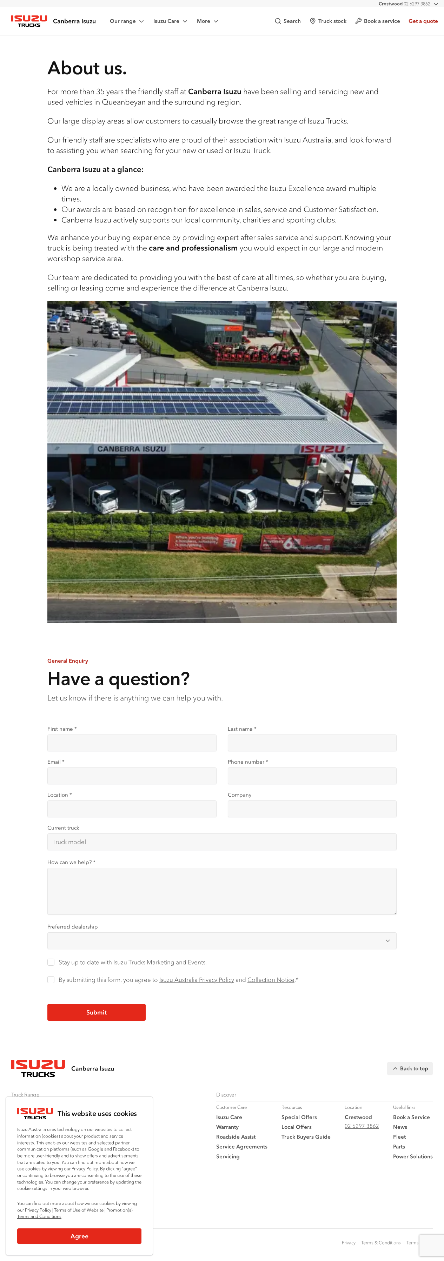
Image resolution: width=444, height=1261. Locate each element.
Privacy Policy (38, 1210)
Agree (79, 1236)
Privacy (349, 1243)
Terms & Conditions (381, 1243)
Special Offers (299, 1117)
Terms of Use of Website (79, 1210)
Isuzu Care (166, 21)
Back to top (414, 1068)
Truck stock (332, 21)
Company (239, 794)
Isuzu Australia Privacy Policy (196, 980)
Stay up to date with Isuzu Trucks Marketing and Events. (133, 962)
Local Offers (296, 1127)
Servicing (228, 1156)
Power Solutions (413, 1156)
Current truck (63, 827)
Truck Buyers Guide (306, 1136)
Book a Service (411, 1117)
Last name (242, 728)
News (400, 1127)
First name (62, 728)
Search (292, 21)
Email (56, 761)
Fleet (399, 1136)
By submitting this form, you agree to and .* (179, 980)
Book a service (382, 21)
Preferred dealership (72, 926)
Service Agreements (241, 1146)
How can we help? (71, 862)
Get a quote (423, 21)
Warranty (227, 1127)
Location (59, 794)
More (203, 21)
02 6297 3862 (404, 4)
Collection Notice (270, 980)
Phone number (248, 761)
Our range (123, 21)
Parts (399, 1146)
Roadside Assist (236, 1136)
